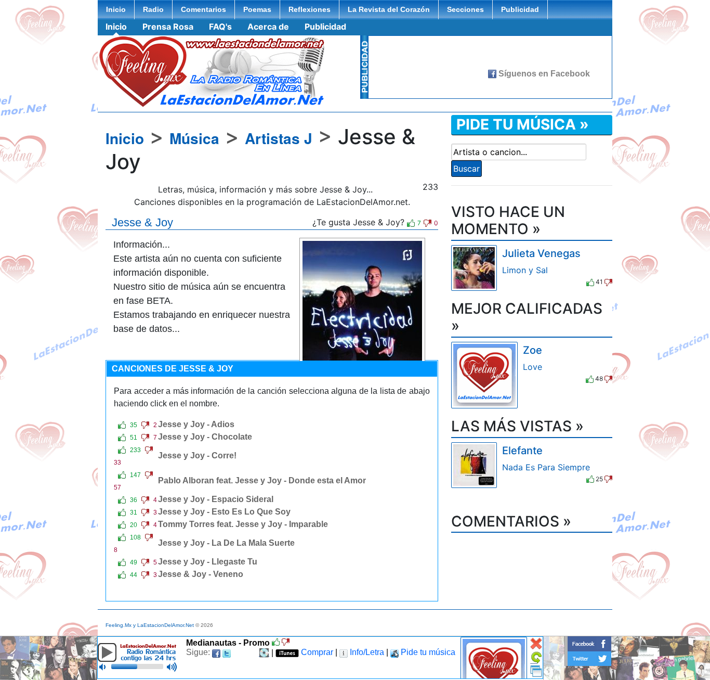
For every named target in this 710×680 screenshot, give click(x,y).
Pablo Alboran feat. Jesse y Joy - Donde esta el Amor (262, 480)
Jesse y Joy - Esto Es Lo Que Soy (224, 511)
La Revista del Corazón (389, 9)
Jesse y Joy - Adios (196, 424)
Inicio (116, 9)
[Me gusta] (411, 223)
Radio (153, 9)
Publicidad (520, 9)
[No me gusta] (427, 223)
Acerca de (268, 26)
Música (194, 138)
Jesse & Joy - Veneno (200, 574)
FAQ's (220, 26)
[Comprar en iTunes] (513, 283)
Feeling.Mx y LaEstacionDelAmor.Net (150, 625)
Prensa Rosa (167, 26)
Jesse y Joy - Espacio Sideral (215, 499)
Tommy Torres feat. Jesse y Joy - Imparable (243, 524)
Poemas (257, 9)
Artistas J (278, 138)
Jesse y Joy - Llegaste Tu (207, 561)
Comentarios (203, 9)
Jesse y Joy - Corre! (197, 455)
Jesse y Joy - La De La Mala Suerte (226, 542)
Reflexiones (309, 9)
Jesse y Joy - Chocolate (205, 436)
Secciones (465, 9)
